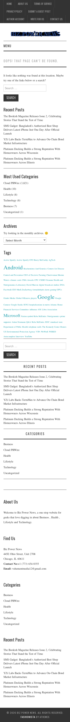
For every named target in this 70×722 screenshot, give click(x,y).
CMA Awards (28, 280)
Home (9, 4)
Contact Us (56, 19)
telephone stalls (35, 326)
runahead (54, 322)
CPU (36, 280)
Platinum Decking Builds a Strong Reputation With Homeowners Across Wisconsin (32, 151)
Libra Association (49, 309)
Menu (7, 45)
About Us (23, 4)
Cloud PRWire (11, 183)
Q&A (28, 322)
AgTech (52, 260)
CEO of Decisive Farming (35, 275)
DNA (62, 284)
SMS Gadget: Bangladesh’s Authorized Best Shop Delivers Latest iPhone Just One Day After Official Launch (31, 129)
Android (13, 267)
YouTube (28, 336)
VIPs (38, 331)
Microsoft (12, 315)
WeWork (44, 331)
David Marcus (32, 284)
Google (46, 296)
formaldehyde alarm (40, 289)
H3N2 (26, 304)
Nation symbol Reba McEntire (33, 316)
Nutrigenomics (53, 316)
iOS (39, 309)
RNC (47, 322)
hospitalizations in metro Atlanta (43, 304)
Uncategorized (11, 212)
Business (8, 206)
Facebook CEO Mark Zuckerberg (18, 289)
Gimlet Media (9, 298)
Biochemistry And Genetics (35, 268)
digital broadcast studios (49, 284)
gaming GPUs (56, 289)
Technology (10, 200)
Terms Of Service (43, 4)
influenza (33, 309)
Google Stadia (17, 304)
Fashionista (28, 717)
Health (7, 189)
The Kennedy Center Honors (54, 326)
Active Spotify (10, 260)
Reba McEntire (38, 322)
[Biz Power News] (35, 33)
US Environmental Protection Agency (19, 331)
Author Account (15, 19)
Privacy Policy (14, 11)
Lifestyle (8, 194)
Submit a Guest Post (39, 11)
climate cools (15, 280)
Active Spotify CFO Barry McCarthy (32, 260)
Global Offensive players (26, 298)
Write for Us (37, 19)
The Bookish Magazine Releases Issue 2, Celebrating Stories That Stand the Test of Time (32, 118)
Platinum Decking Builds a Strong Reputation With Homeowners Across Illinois (32, 160)
